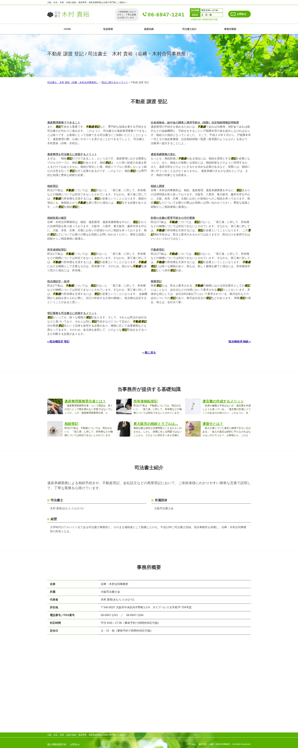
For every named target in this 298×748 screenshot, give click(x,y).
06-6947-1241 (166, 14)
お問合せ (241, 14)
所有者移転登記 (57, 249)
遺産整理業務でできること (63, 122)
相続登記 (52, 186)
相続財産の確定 (57, 217)
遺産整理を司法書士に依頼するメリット (72, 154)
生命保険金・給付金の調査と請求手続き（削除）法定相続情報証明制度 (195, 122)
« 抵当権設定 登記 (58, 341)
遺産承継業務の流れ (163, 154)
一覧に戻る (149, 352)
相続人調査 (158, 186)
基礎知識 (149, 29)
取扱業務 (108, 29)
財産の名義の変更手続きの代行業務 (173, 217)
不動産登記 (158, 249)
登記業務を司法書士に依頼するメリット (72, 313)
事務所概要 (230, 29)
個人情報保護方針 (57, 744)
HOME (67, 29)
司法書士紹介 (189, 29)
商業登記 (156, 281)
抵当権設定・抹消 (58, 281)
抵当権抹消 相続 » (240, 341)
